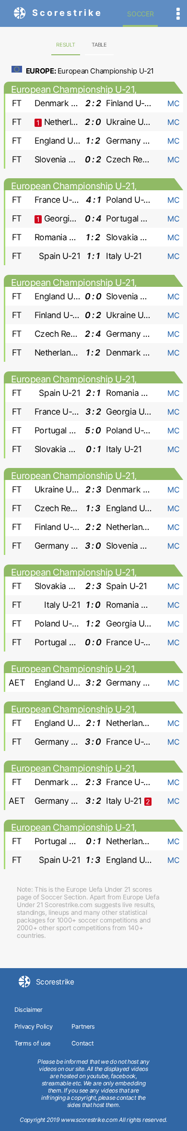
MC (173, 103)
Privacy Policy (33, 1026)
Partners (82, 1026)
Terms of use (32, 1043)
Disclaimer (28, 1009)
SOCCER (140, 14)
